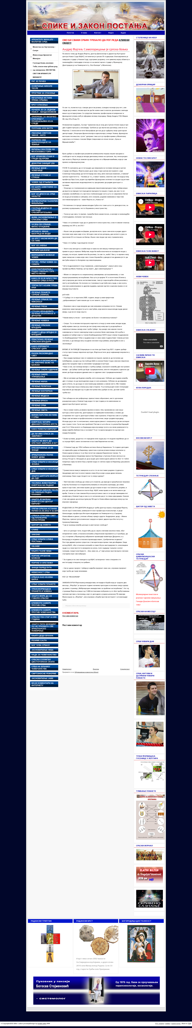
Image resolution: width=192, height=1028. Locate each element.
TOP (189, 1023)
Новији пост (66, 669)
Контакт (97, 33)
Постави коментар (70, 616)
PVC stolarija (159, 1023)
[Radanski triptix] (50, 962)
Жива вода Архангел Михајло (42, 56)
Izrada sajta (42, 1023)
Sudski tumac (176, 1023)
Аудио (123, 33)
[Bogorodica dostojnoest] (141, 962)
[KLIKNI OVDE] (152, 547)
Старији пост (125, 669)
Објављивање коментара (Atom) (86, 672)
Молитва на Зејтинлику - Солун (44, 48)
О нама (84, 33)
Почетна (70, 33)
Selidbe (167, 1023)
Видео (111, 33)
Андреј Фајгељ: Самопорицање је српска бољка (95, 49)
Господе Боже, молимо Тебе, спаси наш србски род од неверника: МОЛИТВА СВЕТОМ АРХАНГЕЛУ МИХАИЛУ (45, 70)
